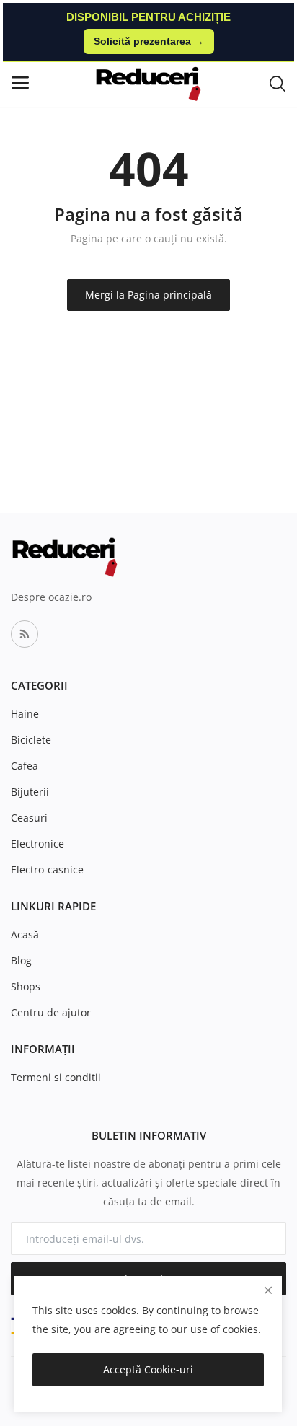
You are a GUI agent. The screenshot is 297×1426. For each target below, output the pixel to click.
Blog (21, 960)
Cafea (24, 766)
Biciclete (31, 740)
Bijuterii (30, 791)
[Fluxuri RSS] (24, 634)
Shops (25, 986)
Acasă (25, 934)
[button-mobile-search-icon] (277, 83)
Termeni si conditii (56, 1077)
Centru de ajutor (51, 1012)
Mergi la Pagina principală (148, 295)
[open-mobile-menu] (20, 82)
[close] (268, 1290)
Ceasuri (29, 817)
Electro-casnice (47, 869)
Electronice (37, 843)
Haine (25, 714)
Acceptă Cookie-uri (148, 1369)
